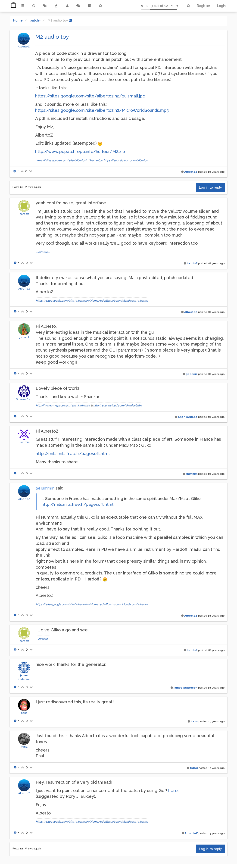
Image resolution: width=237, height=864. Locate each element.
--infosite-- (43, 252)
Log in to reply (210, 187)
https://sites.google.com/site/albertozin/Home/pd (69, 160)
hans (24, 712)
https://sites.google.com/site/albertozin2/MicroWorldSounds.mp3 (102, 110)
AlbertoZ (24, 46)
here (173, 790)
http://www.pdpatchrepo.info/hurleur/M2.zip (80, 151)
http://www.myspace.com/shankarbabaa (63, 405)
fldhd (24, 746)
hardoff (24, 213)
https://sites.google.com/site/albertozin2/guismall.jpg (90, 96)
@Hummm (45, 488)
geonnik (24, 337)
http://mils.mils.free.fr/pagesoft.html (73, 453)
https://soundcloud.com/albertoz (126, 160)
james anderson (185, 687)
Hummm (24, 442)
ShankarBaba (25, 399)
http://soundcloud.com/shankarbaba (117, 405)
